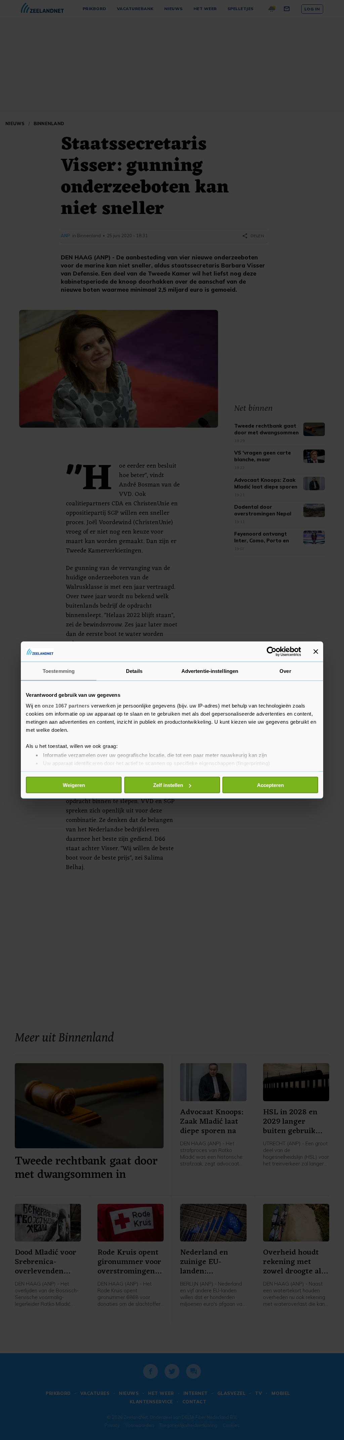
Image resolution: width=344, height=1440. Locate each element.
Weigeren (74, 785)
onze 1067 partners (66, 705)
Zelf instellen (168, 785)
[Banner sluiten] (315, 651)
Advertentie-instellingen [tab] (209, 671)
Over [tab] (285, 671)
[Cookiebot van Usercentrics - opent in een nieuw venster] (271, 652)
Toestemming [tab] (59, 671)
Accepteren (270, 785)
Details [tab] (134, 671)
